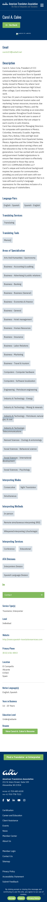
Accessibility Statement (13, 876)
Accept (12, 898)
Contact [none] (8, 595)
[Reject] (44, 894)
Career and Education (12, 815)
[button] (23, 595)
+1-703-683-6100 (15, 791)
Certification (8, 810)
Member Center (10, 836)
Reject (21, 898)
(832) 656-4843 (10, 653)
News (5, 831)
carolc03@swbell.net (12, 52)
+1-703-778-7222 (13, 794)
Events (6, 825)
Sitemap (6, 861)
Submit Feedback (10, 881)
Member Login (9, 851)
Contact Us (8, 856)
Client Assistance (10, 820)
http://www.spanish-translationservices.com (22, 639)
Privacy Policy (9, 871)
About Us (7, 841)
